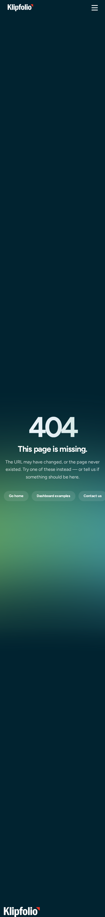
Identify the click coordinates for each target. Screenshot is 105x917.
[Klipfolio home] (20, 7)
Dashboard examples (53, 496)
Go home (16, 496)
